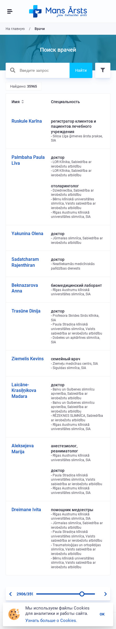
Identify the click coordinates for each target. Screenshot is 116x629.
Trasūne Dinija (26, 311)
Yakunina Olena (27, 233)
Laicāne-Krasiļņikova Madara (24, 390)
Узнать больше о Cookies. (51, 620)
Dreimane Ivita (26, 509)
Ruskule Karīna (27, 121)
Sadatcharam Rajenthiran (25, 262)
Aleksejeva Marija (23, 448)
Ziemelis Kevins (28, 358)
